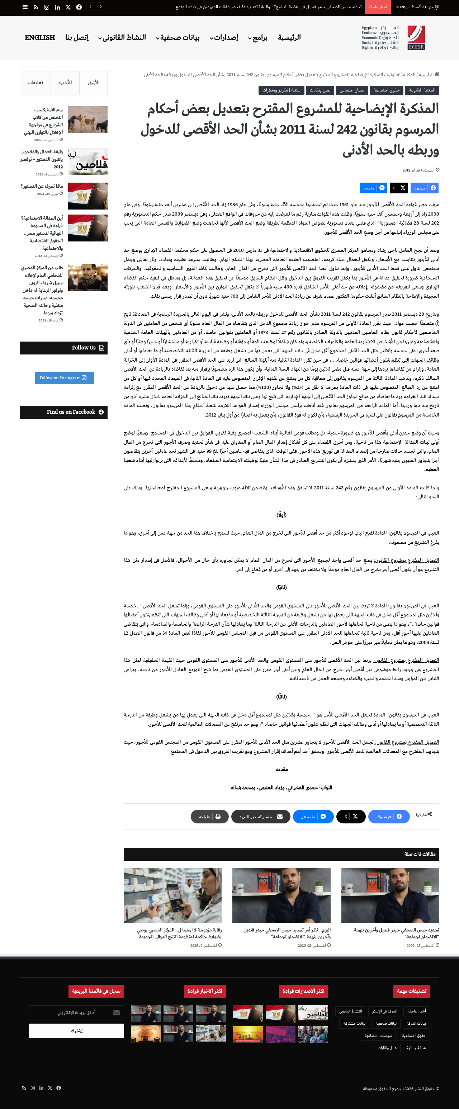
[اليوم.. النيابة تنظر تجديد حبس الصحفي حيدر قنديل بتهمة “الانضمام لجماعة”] (178, 1033)
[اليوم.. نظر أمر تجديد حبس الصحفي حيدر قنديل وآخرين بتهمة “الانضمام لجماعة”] (281, 895)
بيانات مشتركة (354, 1023)
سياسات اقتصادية (378, 1035)
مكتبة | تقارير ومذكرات (281, 90)
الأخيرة (65, 83)
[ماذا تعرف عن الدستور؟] (88, 196)
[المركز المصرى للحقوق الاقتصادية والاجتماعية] (393, 38)
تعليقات (35, 83)
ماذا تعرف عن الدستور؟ (42, 186)
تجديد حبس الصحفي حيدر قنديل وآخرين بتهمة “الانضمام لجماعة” (396, 933)
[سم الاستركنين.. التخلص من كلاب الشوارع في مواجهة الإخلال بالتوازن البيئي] (88, 119)
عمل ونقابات (320, 90)
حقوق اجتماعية (386, 90)
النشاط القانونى (124, 37)
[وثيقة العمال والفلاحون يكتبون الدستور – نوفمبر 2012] (88, 161)
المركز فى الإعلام (384, 1011)
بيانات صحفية (180, 37)
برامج (260, 37)
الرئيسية (289, 37)
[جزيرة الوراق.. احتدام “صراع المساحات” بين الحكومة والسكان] (280, 1034)
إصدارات (226, 37)
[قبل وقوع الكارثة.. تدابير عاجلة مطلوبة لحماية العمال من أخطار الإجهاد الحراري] (248, 1034)
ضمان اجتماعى (352, 90)
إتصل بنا (77, 37)
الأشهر (93, 83)
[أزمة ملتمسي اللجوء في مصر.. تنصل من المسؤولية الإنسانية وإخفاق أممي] (313, 1034)
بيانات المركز (416, 1023)
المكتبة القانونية (401, 74)
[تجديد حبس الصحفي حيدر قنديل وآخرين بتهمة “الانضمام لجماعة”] (390, 895)
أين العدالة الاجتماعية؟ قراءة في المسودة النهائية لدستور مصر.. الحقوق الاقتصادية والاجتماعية (42, 233)
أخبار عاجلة (416, 1011)
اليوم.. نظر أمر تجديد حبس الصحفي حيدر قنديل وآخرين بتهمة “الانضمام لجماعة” (287, 933)
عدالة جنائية (416, 1048)
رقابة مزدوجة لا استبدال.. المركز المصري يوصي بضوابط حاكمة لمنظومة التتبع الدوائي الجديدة (179, 933)
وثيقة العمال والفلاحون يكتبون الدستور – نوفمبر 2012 (41, 159)
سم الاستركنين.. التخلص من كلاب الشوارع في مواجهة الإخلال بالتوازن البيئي (43, 121)
